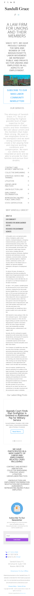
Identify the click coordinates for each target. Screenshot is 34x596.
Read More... (17, 431)
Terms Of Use (22, 586)
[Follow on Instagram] (14, 2)
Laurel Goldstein (11, 423)
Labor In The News (13, 427)
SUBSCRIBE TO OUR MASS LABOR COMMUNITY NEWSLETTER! (17, 96)
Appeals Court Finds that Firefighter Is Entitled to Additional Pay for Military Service (17, 415)
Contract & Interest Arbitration (21, 425)
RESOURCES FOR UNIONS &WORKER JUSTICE (16, 224)
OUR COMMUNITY (11, 219)
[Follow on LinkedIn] (11, 2)
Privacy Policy (12, 586)
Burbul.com (23, 593)
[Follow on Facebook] (4, 2)
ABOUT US (9, 216)
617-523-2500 (12, 552)
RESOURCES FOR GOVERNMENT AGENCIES (14, 230)
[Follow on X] (8, 2)
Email (18, 557)
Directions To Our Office (19, 571)
